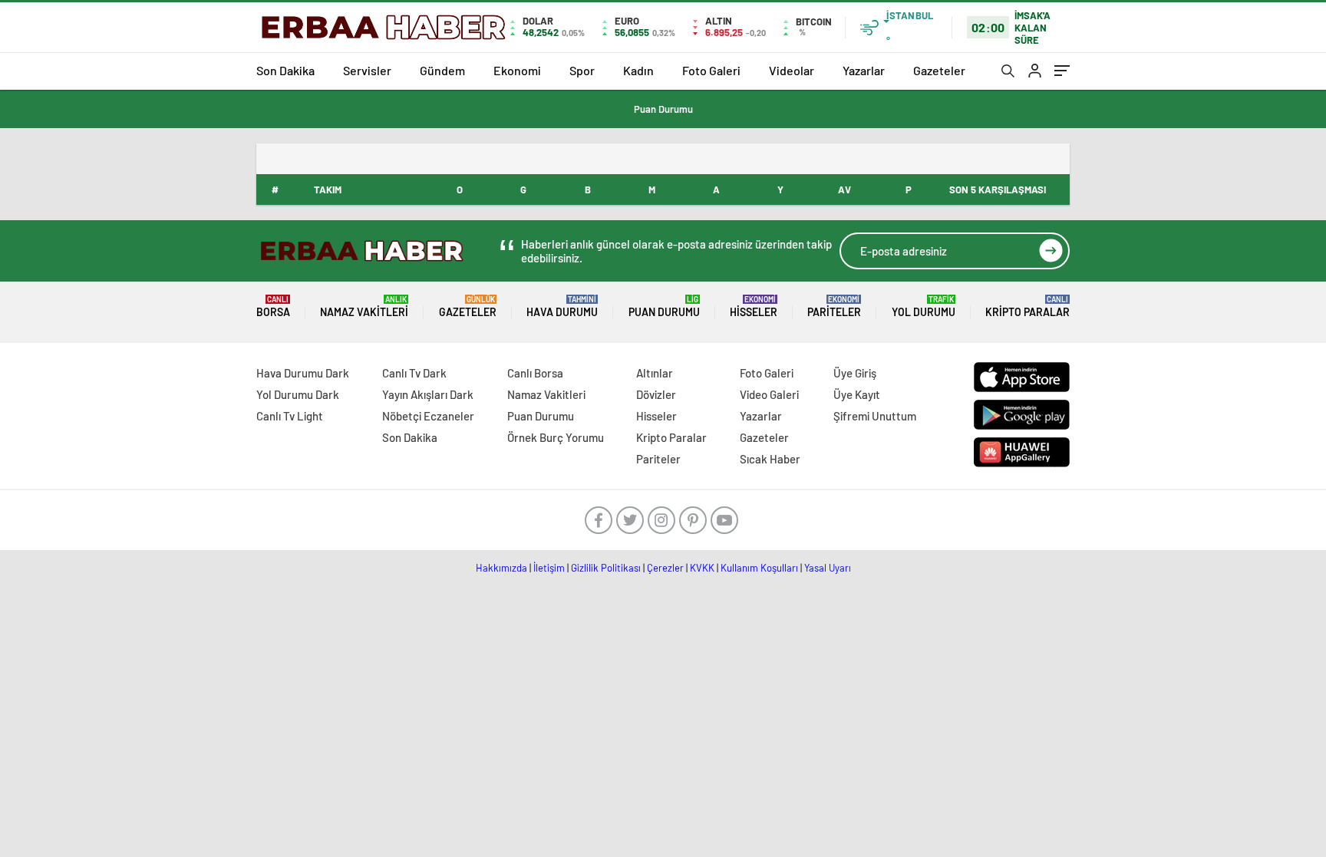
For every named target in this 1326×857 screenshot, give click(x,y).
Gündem (442, 70)
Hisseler (753, 306)
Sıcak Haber (770, 459)
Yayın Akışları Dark (427, 394)
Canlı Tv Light (289, 416)
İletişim (549, 568)
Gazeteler (939, 70)
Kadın (638, 70)
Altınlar (654, 373)
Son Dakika (285, 70)
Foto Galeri (711, 70)
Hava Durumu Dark (302, 373)
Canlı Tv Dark (414, 373)
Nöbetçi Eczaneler (428, 416)
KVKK (702, 568)
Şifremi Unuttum (874, 416)
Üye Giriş (854, 373)
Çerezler (665, 568)
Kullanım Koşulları (759, 568)
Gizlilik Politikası (606, 568)
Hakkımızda (501, 568)
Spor (582, 70)
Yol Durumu (923, 306)
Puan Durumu (663, 109)
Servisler (367, 70)
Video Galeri (769, 394)
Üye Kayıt (856, 394)
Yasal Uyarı (827, 568)
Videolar (791, 70)
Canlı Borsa (535, 373)
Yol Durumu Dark (297, 394)
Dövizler (656, 394)
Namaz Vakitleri (364, 306)
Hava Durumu (562, 306)
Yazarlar (864, 70)
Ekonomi (517, 70)
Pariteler (834, 306)
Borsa (273, 306)
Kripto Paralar (1027, 306)
